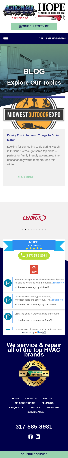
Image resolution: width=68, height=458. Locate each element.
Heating (48, 398)
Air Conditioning (25, 403)
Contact (35, 407)
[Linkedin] (37, 436)
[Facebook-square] (30, 436)
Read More (25, 177)
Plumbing (48, 403)
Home (15, 398)
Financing (53, 407)
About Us (31, 398)
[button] (5, 38)
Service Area (36, 412)
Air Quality (16, 407)
